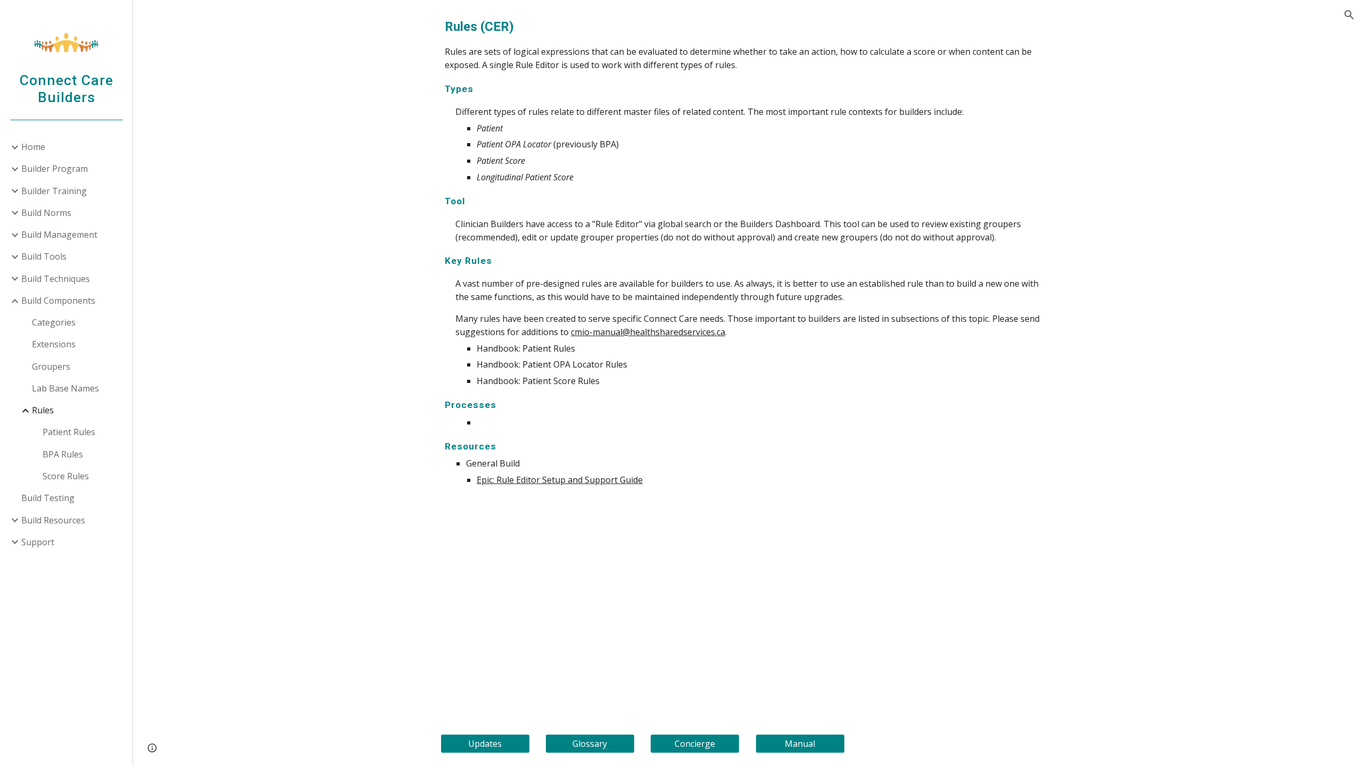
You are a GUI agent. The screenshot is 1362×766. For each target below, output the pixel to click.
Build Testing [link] (47, 498)
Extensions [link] (54, 344)
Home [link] (33, 147)
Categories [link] (54, 322)
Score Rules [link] (66, 476)
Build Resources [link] (53, 520)
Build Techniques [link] (55, 279)
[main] (747, 252)
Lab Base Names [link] (65, 388)
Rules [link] (43, 410)
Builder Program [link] (54, 168)
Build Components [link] (58, 300)
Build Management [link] (59, 234)
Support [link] (37, 542)
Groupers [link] (51, 366)
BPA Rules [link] (63, 454)
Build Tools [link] (44, 256)
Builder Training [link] (54, 191)
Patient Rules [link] (69, 432)
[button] (1349, 15)
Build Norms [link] (46, 213)
